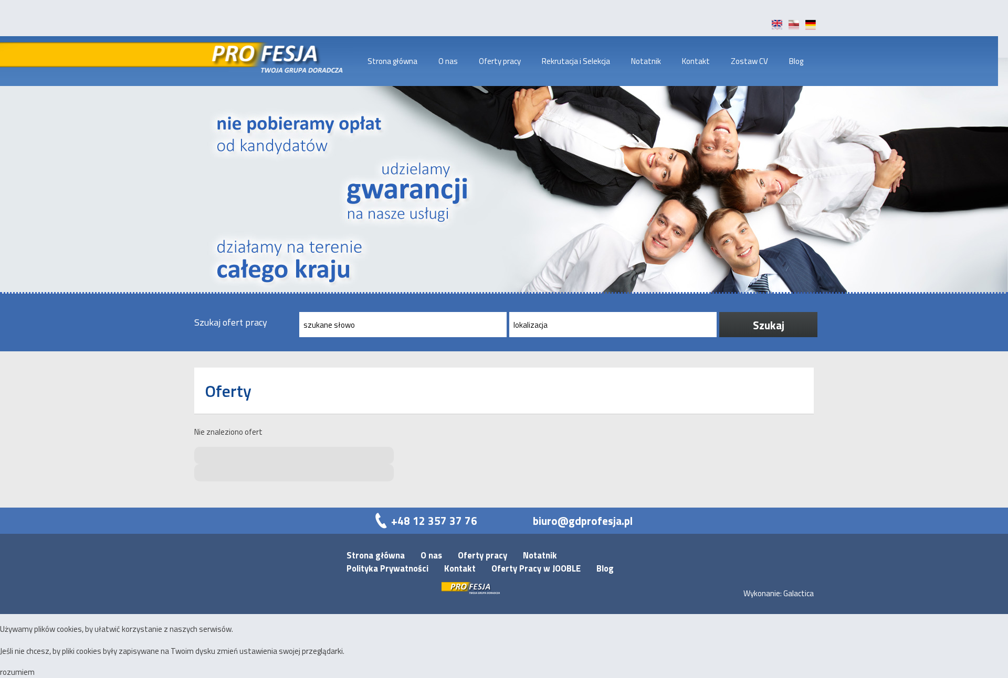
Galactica (798, 593)
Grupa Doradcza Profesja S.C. (273, 61)
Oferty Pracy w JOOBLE (536, 568)
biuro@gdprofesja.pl (583, 520)
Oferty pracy (500, 61)
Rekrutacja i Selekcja (576, 61)
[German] (810, 27)
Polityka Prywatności (387, 568)
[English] (777, 27)
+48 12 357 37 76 (434, 520)
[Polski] (793, 27)
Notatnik (646, 61)
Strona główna (392, 61)
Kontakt (696, 61)
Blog (796, 61)
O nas (448, 61)
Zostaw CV (749, 61)
